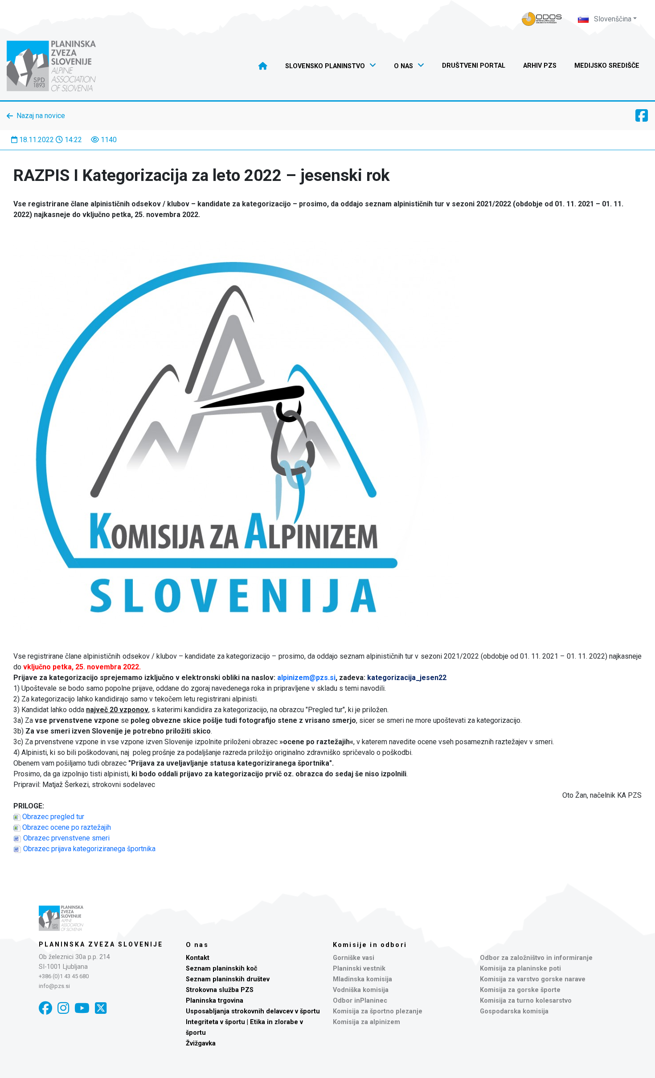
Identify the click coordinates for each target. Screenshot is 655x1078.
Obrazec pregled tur (53, 816)
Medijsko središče (606, 66)
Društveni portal (473, 66)
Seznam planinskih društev (228, 979)
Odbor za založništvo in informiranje (536, 958)
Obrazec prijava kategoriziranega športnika (89, 848)
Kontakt (197, 958)
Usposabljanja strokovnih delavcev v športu (253, 1011)
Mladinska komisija (362, 979)
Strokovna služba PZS (220, 990)
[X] (100, 1008)
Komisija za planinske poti (520, 968)
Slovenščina (611, 19)
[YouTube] (82, 1008)
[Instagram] (63, 1008)
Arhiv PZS (540, 66)
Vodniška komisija (361, 990)
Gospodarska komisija (514, 1011)
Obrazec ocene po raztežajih (66, 827)
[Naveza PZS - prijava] (542, 19)
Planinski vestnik (359, 968)
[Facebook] (45, 1008)
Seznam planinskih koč (222, 968)
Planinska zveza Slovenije (101, 944)
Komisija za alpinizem (366, 1022)
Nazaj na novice (40, 115)
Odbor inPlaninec (360, 1000)
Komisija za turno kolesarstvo (526, 1000)
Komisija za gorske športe (520, 990)
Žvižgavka (201, 1043)
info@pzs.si (54, 986)
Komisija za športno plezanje (377, 1011)
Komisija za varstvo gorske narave (532, 979)
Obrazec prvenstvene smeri (66, 838)
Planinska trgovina (214, 1000)
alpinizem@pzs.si (306, 677)
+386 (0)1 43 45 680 (64, 976)
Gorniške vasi (353, 958)
